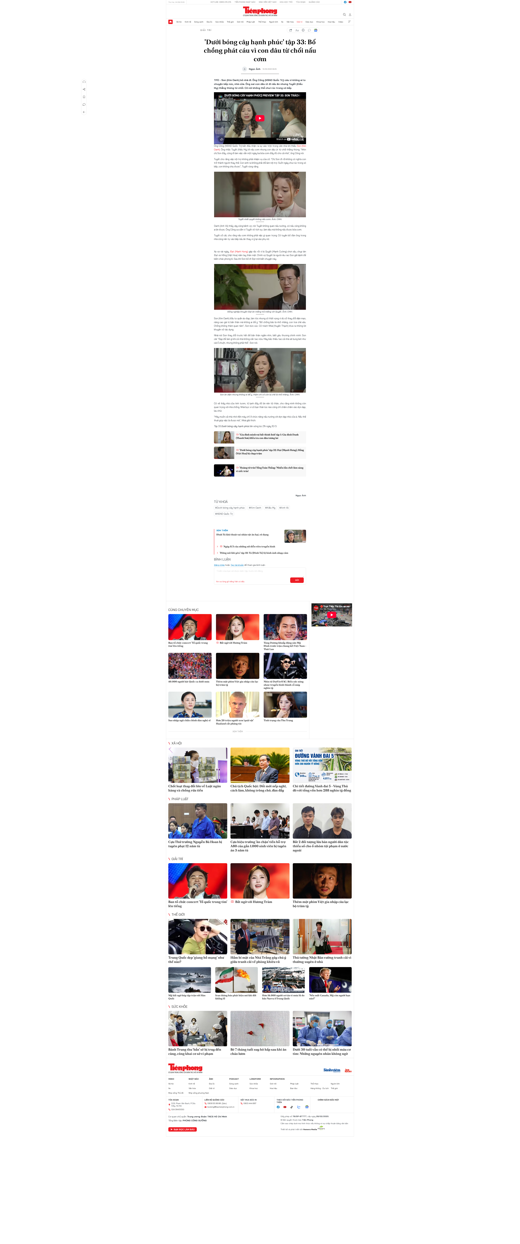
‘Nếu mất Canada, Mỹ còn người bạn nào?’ (329, 997)
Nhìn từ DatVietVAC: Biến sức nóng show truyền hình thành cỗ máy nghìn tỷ (283, 684)
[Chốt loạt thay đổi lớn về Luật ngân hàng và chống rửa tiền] (197, 765)
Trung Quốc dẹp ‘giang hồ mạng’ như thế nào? (196, 959)
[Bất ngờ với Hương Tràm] (237, 627)
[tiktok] (293, 1107)
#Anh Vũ (284, 507)
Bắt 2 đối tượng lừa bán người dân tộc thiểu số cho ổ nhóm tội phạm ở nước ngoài (321, 846)
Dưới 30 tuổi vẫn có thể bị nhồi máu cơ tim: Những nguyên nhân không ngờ (322, 1051)
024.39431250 (177, 1109)
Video (340, 22)
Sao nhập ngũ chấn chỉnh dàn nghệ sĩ (189, 720)
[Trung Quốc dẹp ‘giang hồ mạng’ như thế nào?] (197, 936)
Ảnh (211, 1079)
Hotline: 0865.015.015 (221, 2)
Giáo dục (309, 22)
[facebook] (345, 2)
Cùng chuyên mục (183, 610)
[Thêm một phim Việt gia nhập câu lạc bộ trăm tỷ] (237, 666)
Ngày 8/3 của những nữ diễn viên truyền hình (249, 546)
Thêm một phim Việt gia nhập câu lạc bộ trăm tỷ (237, 683)
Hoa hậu (331, 22)
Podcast (234, 1079)
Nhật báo (194, 1079)
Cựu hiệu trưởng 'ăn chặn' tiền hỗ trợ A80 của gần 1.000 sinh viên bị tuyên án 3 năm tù (258, 846)
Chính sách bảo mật (328, 1100)
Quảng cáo (314, 2)
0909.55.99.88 (214, 1103)
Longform (255, 1079)
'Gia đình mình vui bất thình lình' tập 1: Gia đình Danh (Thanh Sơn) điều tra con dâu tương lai (267, 436)
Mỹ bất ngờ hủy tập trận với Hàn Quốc (186, 997)
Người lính (273, 22)
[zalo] (300, 1107)
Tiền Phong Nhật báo (245, 2)
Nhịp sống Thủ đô (175, 1093)
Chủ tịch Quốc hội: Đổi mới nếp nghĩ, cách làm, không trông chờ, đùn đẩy (258, 788)
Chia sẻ (84, 89)
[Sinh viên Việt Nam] (332, 1070)
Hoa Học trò (286, 2)
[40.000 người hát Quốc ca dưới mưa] (190, 666)
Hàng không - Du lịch (320, 1088)
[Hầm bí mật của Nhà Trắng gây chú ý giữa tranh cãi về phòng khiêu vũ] (259, 936)
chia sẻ (290, 30)
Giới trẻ (240, 22)
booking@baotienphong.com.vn (220, 1107)
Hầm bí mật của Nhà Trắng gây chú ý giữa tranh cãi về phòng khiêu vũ (258, 959)
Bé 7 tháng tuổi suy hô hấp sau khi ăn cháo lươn (258, 1051)
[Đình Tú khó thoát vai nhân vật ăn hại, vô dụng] (295, 536)
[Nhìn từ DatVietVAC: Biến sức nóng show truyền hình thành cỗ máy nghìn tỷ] (285, 666)
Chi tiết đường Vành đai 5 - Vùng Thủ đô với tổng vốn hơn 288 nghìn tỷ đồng (322, 788)
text (297, 30)
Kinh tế (188, 22)
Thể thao (262, 22)
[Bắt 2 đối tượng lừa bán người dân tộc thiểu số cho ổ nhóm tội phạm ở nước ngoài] (322, 821)
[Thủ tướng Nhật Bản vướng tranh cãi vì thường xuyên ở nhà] (322, 936)
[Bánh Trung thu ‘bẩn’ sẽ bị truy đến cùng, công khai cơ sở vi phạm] (197, 1028)
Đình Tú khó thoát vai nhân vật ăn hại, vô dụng (242, 534)
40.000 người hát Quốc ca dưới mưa (188, 681)
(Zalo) (224, 1103)
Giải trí (299, 22)
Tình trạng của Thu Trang (278, 720)
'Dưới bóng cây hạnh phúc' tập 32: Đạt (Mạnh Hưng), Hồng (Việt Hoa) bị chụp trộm (270, 451)
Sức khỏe (219, 22)
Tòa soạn (300, 2)
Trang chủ (170, 22)
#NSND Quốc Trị (224, 513)
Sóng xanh (198, 22)
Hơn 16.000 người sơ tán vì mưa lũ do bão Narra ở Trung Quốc (283, 997)
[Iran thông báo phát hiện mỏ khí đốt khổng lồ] (236, 980)
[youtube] (350, 2)
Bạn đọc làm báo (184, 1129)
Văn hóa (290, 22)
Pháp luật (251, 22)
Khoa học (320, 22)
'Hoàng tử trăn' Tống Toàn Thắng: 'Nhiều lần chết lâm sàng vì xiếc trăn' (269, 469)
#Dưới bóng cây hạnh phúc (230, 507)
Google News (315, 30)
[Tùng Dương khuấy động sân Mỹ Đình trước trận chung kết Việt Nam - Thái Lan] (285, 627)
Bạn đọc (294, 1088)
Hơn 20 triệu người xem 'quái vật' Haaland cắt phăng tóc (235, 722)
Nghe (84, 81)
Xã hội (179, 22)
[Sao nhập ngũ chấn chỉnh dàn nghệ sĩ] (190, 705)
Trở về (84, 112)
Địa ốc (209, 22)
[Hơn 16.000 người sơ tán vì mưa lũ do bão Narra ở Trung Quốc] (283, 980)
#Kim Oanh (255, 507)
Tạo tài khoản (237, 565)
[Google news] (308, 1107)
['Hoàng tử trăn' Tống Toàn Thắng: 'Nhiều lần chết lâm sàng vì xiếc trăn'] (224, 470)
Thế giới (230, 22)
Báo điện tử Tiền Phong (260, 11)
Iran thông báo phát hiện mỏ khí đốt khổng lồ (235, 997)
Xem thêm (349, 22)
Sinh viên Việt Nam (267, 2)
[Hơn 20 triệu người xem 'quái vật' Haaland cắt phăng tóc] (237, 705)
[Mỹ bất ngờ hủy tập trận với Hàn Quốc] (189, 980)
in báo (303, 30)
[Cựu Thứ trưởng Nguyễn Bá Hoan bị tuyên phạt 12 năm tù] (197, 821)
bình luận (309, 30)
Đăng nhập (219, 565)
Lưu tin (84, 97)
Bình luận (84, 104)
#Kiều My (270, 507)
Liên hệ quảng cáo (214, 1100)
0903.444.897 (249, 1103)
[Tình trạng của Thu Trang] (285, 705)
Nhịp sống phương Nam (199, 1093)
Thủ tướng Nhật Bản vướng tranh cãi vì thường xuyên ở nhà (322, 959)
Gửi (297, 580)
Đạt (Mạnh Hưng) (239, 251)
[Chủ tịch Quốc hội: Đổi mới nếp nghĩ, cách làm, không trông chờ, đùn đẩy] (259, 765)
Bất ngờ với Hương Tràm (233, 642)
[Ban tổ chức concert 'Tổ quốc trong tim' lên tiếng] (190, 627)
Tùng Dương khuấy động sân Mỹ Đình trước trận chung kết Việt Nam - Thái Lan (285, 646)
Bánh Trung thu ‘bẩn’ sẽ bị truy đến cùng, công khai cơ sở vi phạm (194, 1051)
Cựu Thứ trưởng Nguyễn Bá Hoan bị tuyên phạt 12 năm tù (195, 844)
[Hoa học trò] (348, 1070)
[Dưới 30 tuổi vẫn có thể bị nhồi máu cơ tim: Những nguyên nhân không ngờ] (322, 1028)
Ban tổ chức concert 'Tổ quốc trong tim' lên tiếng (188, 644)
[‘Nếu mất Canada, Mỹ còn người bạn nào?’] (330, 980)
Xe (282, 22)
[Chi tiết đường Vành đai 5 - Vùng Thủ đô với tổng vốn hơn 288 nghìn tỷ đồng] (322, 765)
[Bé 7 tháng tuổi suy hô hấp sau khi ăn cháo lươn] (259, 1028)
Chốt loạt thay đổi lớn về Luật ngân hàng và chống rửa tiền (194, 788)
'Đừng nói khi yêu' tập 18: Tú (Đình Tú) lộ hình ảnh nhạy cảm (254, 552)
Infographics (277, 1079)
